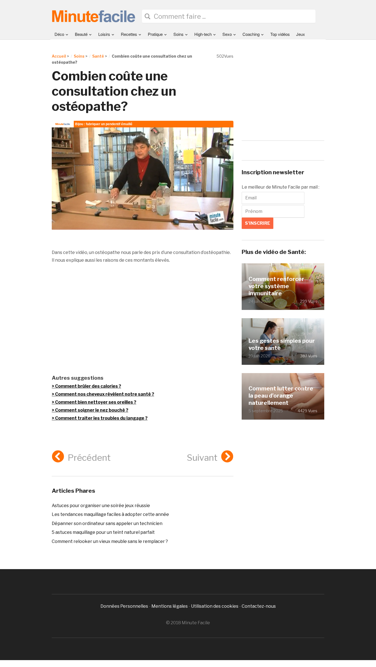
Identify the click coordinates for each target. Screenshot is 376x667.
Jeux (300, 34)
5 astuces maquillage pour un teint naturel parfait (103, 532)
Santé (98, 56)
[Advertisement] (142, 318)
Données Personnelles (124, 606)
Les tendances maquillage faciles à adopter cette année (110, 514)
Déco (59, 34)
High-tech (203, 34)
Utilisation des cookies (214, 606)
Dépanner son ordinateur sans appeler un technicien (107, 523)
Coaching (251, 34)
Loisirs (104, 34)
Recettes (129, 34)
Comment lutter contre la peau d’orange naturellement (281, 395)
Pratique (155, 34)
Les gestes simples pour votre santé (282, 344)
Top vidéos (280, 34)
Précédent (89, 457)
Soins (178, 34)
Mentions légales (169, 606)
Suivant (202, 457)
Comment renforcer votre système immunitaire (276, 286)
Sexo (227, 34)
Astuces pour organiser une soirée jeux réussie (101, 505)
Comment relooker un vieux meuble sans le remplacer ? (110, 541)
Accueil (59, 56)
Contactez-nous (259, 606)
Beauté (81, 34)
